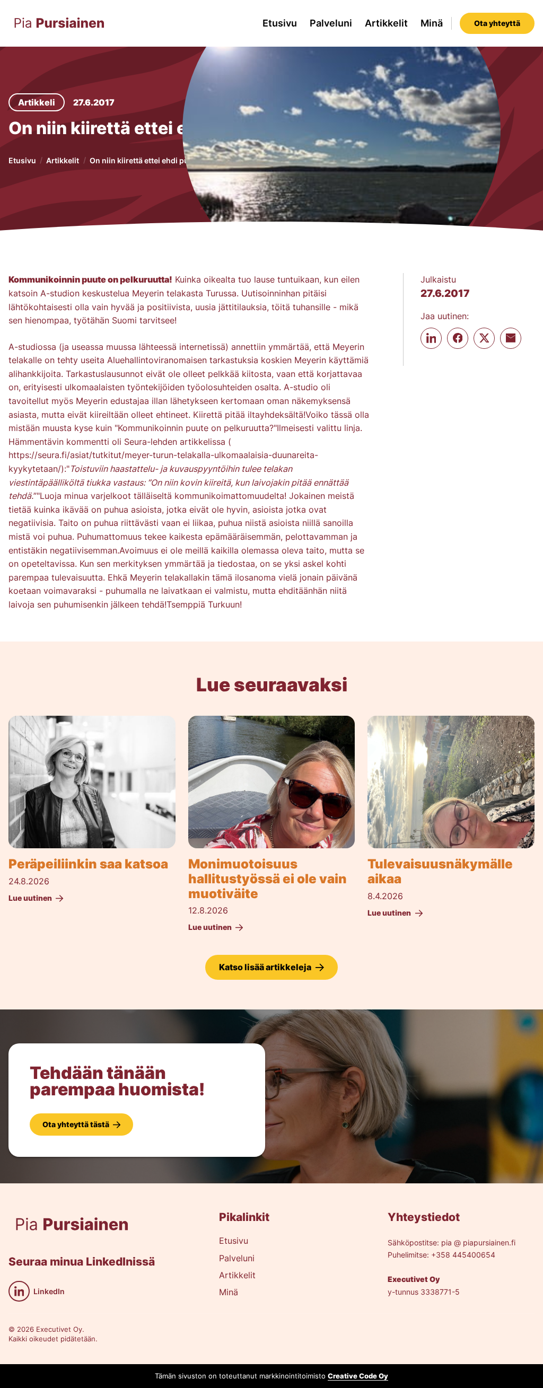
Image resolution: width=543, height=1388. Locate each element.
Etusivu (279, 23)
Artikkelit (386, 23)
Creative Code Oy (358, 1376)
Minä (432, 23)
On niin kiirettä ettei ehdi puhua (146, 160)
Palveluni (331, 23)
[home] (59, 23)
